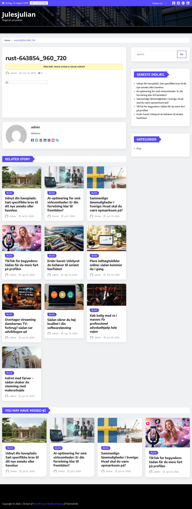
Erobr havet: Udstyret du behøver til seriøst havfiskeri (63, 265)
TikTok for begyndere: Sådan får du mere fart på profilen (21, 265)
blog (138, 148)
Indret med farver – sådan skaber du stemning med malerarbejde (19, 384)
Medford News (55, 503)
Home (7, 40)
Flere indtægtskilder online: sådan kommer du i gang (106, 265)
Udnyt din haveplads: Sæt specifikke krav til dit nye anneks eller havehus (21, 204)
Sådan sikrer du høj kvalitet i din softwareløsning (61, 324)
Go (181, 54)
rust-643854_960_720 (24, 40)
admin (14, 73)
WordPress (39, 503)
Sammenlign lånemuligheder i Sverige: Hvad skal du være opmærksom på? (106, 204)
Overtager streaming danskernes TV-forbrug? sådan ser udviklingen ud (20, 326)
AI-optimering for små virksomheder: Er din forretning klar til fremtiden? (63, 204)
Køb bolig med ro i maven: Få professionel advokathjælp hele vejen (103, 323)
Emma (13, 216)
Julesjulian (19, 14)
